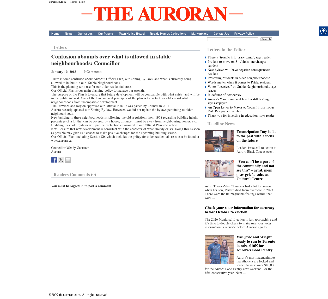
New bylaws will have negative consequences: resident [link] (239, 72)
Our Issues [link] (85, 33)
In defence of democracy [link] (224, 95)
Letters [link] (60, 47)
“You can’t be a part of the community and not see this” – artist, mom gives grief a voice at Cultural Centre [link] (255, 170)
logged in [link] (77, 185)
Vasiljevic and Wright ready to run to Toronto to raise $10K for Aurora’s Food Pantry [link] (256, 243)
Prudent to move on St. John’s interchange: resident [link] (237, 63)
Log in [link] (82, 2)
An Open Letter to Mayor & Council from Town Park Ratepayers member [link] (241, 109)
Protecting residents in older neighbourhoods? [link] (239, 78)
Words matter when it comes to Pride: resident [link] (239, 82)
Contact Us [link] (221, 33)
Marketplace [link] (199, 33)
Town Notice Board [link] (132, 33)
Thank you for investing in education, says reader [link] (241, 115)
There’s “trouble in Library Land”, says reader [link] (239, 57)
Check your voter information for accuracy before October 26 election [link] (239, 210)
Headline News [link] (221, 124)
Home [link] (55, 33)
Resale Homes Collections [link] (168, 33)
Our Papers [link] (106, 33)
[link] (54, 160)
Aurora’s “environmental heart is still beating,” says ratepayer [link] (239, 101)
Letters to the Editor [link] (226, 49)
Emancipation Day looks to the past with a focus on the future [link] (256, 136)
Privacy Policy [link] (244, 33)
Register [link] (73, 2)
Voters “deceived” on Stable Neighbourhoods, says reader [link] (242, 88)
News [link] (69, 33)
